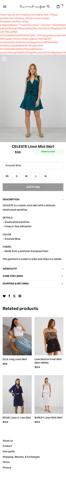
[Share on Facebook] (9, 296)
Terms (6, 462)
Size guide (9, 451)
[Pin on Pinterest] (20, 296)
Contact (7, 446)
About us (8, 441)
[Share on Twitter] (14, 296)
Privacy (7, 467)
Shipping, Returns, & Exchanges (21, 457)
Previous (4, 98)
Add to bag (33, 187)
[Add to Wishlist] (4, 296)
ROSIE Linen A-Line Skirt (17, 418)
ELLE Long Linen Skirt (15, 359)
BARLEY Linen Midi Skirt (48, 418)
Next (61, 98)
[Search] (49, 6)
